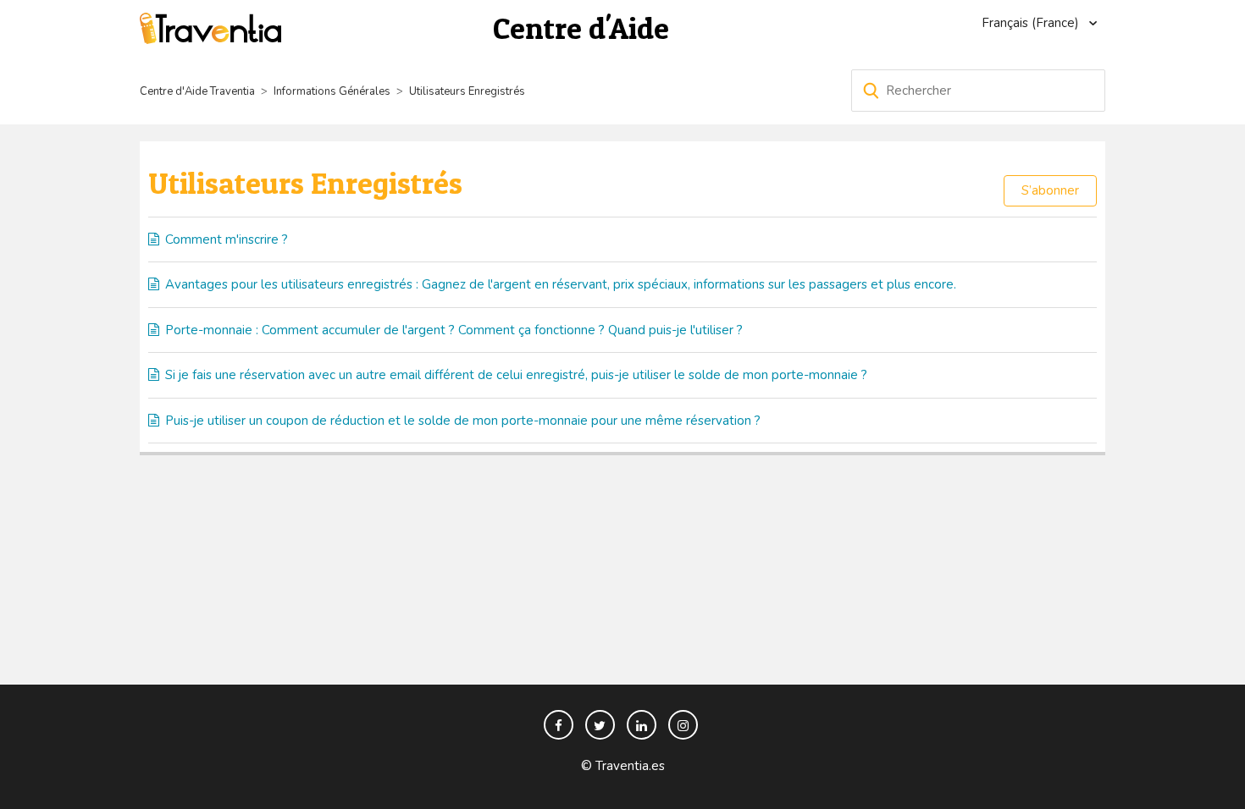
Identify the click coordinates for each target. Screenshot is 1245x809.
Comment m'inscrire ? (226, 239)
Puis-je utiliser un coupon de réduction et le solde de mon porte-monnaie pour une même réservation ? (463, 420)
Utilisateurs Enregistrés (467, 91)
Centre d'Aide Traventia (197, 91)
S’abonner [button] (1050, 190)
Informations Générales (332, 91)
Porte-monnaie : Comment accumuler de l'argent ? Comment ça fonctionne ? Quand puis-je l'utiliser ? (454, 330)
